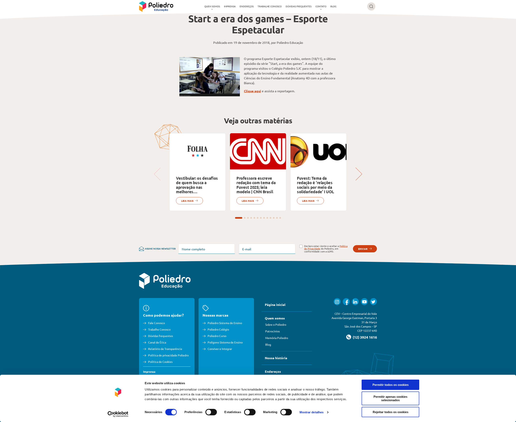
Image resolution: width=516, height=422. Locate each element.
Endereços (247, 6)
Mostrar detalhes (312, 412)
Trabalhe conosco (270, 6)
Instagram (337, 301)
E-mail (246, 249)
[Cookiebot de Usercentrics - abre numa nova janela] (118, 414)
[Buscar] (371, 6)
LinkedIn (355, 301)
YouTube (364, 301)
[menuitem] (212, 6)
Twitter (373, 301)
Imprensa (230, 6)
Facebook (346, 301)
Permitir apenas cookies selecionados (390, 398)
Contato (320, 6)
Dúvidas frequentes (298, 6)
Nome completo (193, 249)
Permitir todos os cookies (390, 384)
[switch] (211, 412)
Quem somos (212, 6)
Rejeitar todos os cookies (390, 412)
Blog (333, 6)
